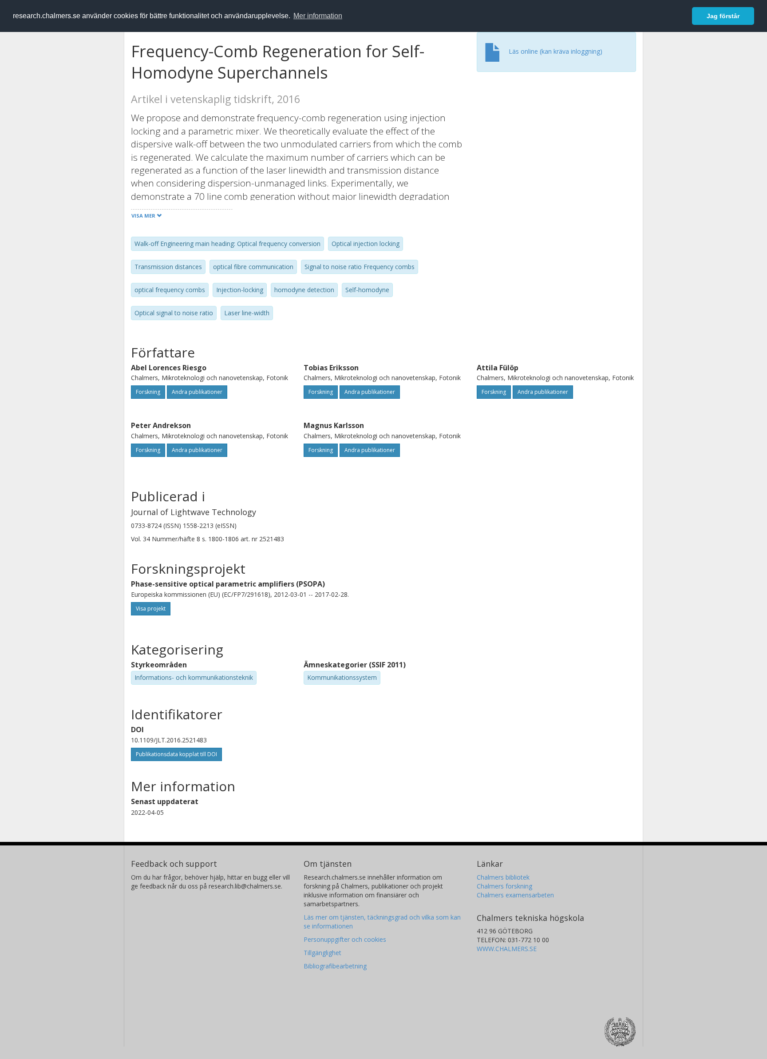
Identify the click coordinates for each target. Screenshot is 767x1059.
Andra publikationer (197, 392)
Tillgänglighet (322, 952)
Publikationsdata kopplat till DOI (176, 754)
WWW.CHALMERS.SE (507, 948)
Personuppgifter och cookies (345, 939)
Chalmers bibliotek (503, 877)
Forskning (148, 392)
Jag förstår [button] (723, 16)
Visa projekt (151, 608)
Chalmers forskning (504, 886)
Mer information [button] (317, 16)
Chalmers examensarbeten (515, 895)
